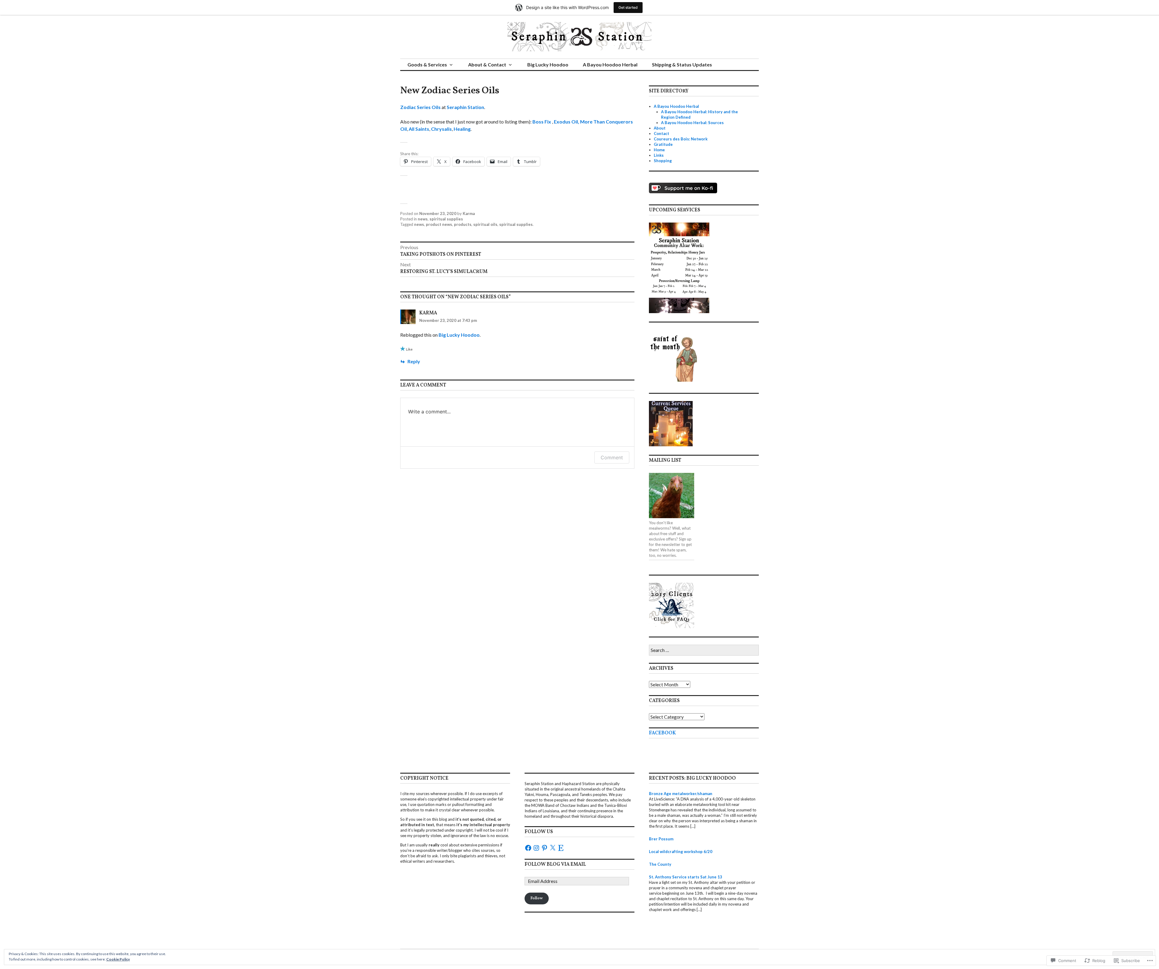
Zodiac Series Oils (420, 107)
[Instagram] (536, 848)
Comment (612, 457)
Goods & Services (427, 64)
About (660, 128)
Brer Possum (661, 838)
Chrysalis (441, 129)
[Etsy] (560, 848)
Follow (536, 898)
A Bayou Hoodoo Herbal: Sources (692, 122)
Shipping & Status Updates (682, 64)
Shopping (663, 160)
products (462, 224)
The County (660, 864)
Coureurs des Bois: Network (680, 138)
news (423, 219)
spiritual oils (485, 224)
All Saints (419, 129)
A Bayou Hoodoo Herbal (610, 64)
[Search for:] (704, 650)
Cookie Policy (118, 959)
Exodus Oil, (567, 121)
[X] (552, 848)
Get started (628, 7)
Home (659, 149)
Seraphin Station (465, 107)
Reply (413, 361)
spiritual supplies (446, 219)
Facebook (662, 733)
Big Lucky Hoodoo (547, 64)
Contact (661, 133)
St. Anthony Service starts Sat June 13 (685, 876)
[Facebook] (528, 848)
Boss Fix (541, 121)
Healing (462, 129)
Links (659, 155)
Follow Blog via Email (555, 864)
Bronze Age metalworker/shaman (680, 793)
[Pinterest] (544, 848)
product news (439, 224)
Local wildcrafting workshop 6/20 (680, 851)
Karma (469, 213)
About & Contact (487, 64)
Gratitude (663, 144)
